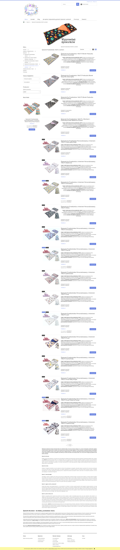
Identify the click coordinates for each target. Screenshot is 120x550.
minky (53, 480)
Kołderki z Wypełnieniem (28, 51)
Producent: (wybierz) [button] (28, 78)
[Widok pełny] (96, 49)
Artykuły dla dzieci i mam (28, 68)
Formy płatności (56, 538)
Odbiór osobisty (56, 544)
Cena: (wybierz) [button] (27, 82)
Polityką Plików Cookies (52, 548)
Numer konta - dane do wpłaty (58, 543)
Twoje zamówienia (41, 538)
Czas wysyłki (55, 540)
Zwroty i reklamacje (71, 540)
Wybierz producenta (27, 89)
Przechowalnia (40, 541)
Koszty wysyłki (55, 541)
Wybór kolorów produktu (28, 538)
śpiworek (79, 505)
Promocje (25, 72)
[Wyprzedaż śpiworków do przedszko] (60, 34)
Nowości (25, 70)
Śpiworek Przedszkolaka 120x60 (31, 64)
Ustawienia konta (41, 540)
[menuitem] (26, 19)
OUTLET (24, 49)
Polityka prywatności (71, 541)
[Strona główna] (31, 9)
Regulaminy (69, 538)
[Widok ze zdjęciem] (93, 49)
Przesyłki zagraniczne (56, 546)
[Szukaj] (77, 4)
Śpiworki (25, 52)
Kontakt (83, 538)
